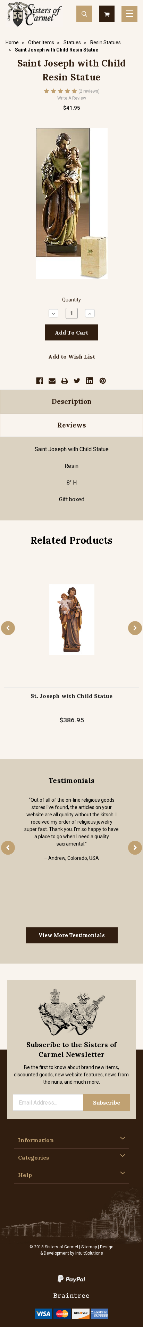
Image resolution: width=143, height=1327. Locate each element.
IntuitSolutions (89, 1253)
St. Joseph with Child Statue (71, 695)
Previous (8, 628)
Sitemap (89, 1246)
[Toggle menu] (129, 14)
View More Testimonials (72, 935)
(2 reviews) (89, 91)
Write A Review (71, 98)
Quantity (71, 300)
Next (135, 628)
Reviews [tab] (71, 425)
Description (72, 401)
